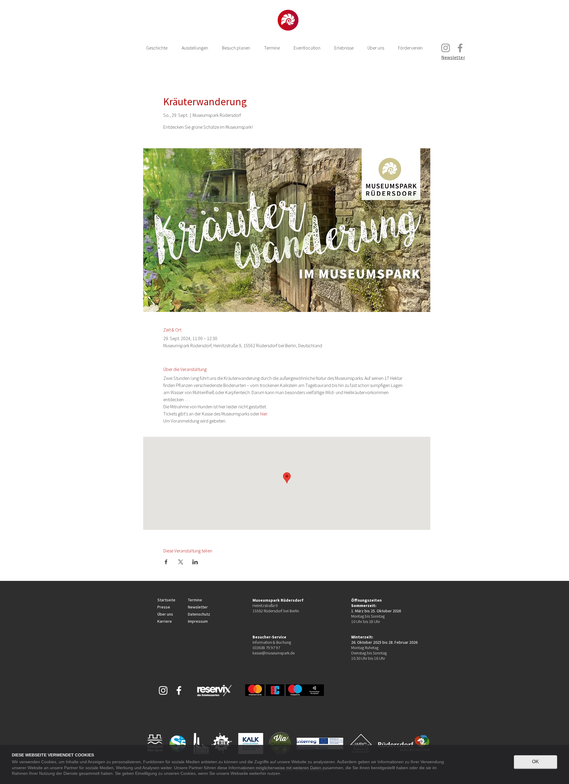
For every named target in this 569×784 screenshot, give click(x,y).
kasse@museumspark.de (273, 653)
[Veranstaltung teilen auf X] (180, 562)
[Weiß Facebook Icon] (179, 690)
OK (535, 761)
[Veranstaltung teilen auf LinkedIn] (195, 562)
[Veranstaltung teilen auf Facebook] (166, 562)
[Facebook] (460, 48)
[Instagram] (445, 48)
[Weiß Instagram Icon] (163, 690)
